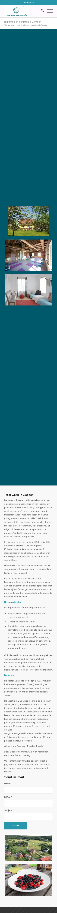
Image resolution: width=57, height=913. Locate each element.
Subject (8, 810)
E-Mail (8, 797)
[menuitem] (41, 11)
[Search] (41, 11)
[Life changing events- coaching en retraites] (23, 11)
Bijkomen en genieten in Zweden (22, 22)
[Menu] (48, 11)
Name (7, 783)
